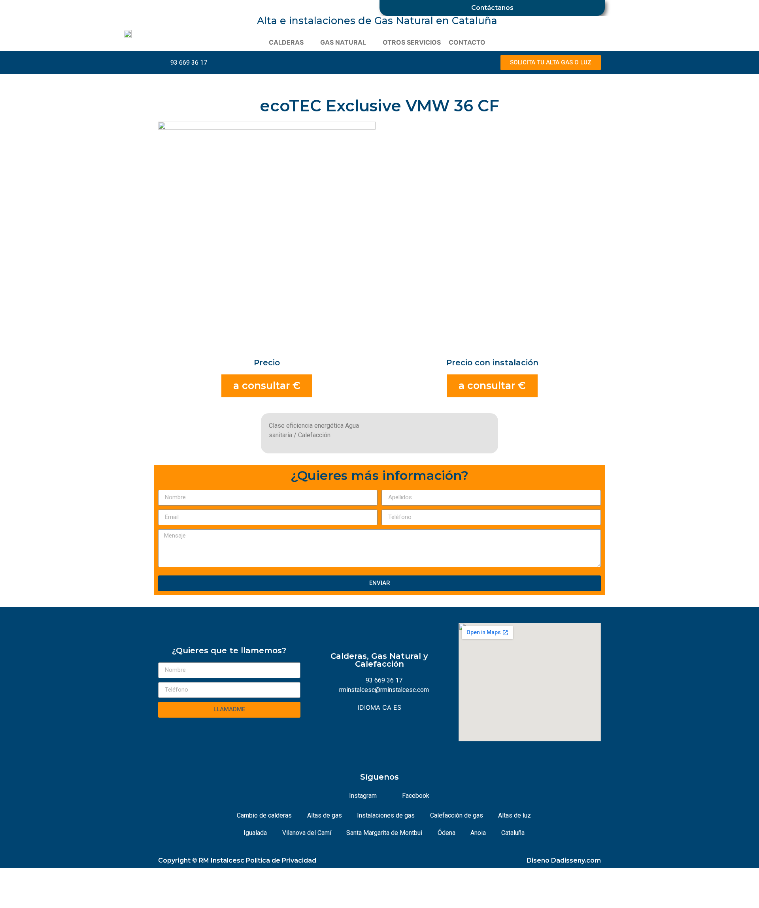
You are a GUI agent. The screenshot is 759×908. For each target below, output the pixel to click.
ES (397, 707)
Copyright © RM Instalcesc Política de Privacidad (237, 860)
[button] (550, 62)
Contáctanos (492, 7)
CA (386, 707)
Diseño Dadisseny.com (564, 860)
